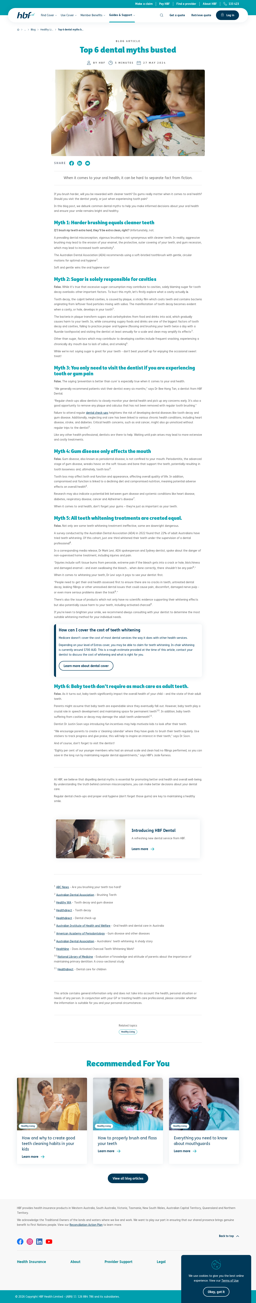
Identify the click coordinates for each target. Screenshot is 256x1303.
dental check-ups (97, 413)
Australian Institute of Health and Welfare (83, 925)
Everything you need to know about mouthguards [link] (200, 1140)
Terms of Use (230, 1280)
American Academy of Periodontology (80, 933)
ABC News (62, 887)
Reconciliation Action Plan (86, 1225)
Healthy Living (128, 1032)
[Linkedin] (39, 1241)
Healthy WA (63, 902)
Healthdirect (64, 910)
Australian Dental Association (75, 894)
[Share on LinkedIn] (79, 164)
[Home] (18, 29)
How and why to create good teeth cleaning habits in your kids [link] (48, 1143)
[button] (216, 1292)
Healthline (62, 949)
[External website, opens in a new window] (20, 1241)
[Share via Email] (87, 164)
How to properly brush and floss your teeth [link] (127, 1140)
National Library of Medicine (75, 956)
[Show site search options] (161, 15)
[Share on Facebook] (71, 164)
